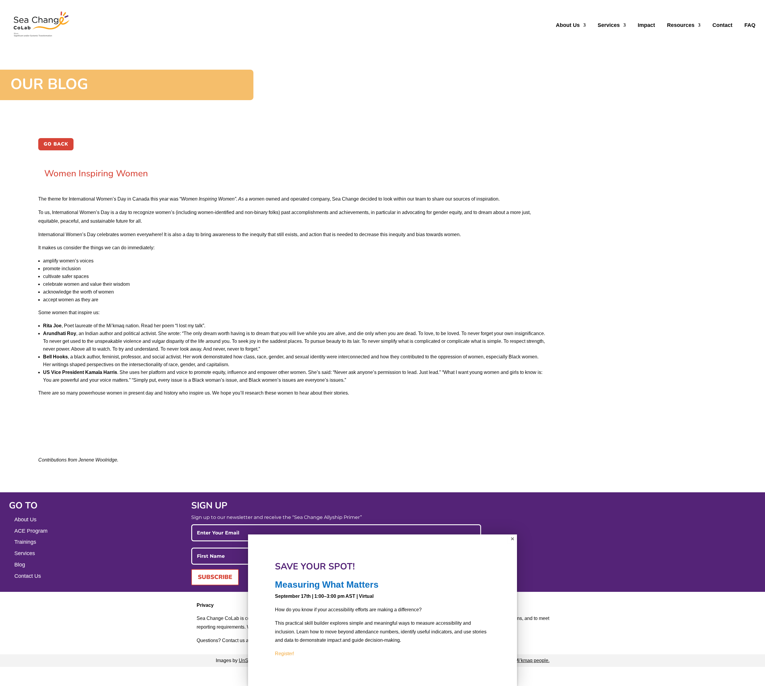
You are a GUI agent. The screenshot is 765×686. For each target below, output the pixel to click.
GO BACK (56, 144)
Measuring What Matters (327, 584)
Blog (19, 565)
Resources (680, 25)
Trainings (25, 542)
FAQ (749, 25)
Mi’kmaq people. (532, 660)
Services (609, 25)
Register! (284, 653)
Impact (646, 25)
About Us (568, 25)
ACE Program (31, 531)
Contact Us (27, 576)
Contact (722, 25)
